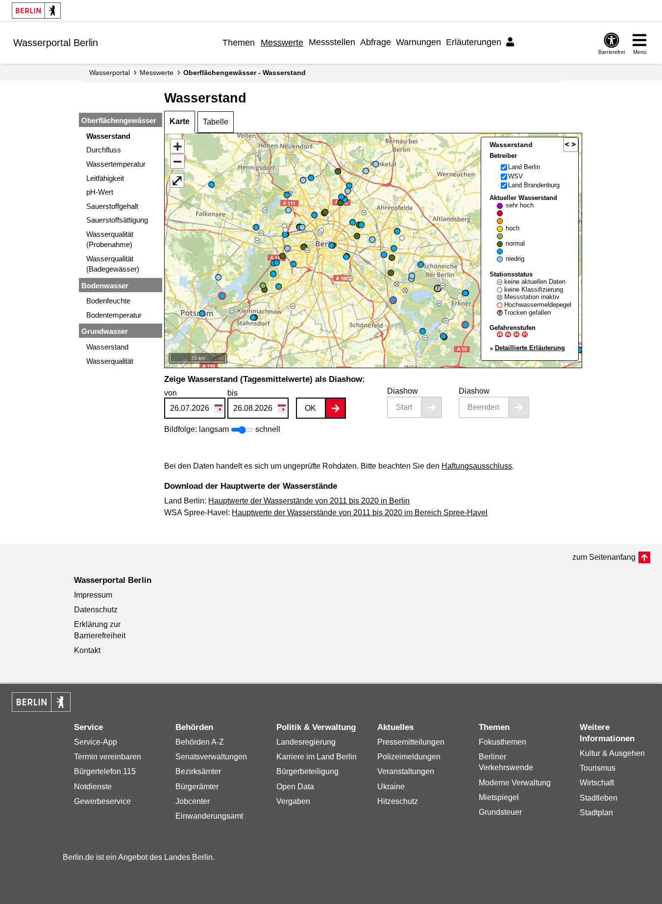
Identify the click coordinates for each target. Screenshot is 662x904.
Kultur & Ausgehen (612, 753)
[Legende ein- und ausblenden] (571, 144)
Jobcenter (192, 801)
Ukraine (391, 786)
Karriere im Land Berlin (316, 757)
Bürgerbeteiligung (307, 771)
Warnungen (418, 42)
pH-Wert (99, 192)
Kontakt (87, 650)
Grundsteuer (500, 812)
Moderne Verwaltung (515, 782)
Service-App (95, 742)
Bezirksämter (198, 771)
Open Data (295, 786)
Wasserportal (109, 72)
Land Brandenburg (534, 185)
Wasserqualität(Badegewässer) (112, 263)
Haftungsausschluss (476, 466)
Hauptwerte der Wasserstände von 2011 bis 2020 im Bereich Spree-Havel (360, 512)
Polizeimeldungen (409, 757)
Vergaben (293, 801)
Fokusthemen (502, 742)
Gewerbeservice (102, 801)
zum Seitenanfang (604, 557)
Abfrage (375, 42)
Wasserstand (108, 136)
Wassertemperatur (116, 164)
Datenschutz (96, 609)
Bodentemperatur (114, 315)
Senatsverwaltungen (211, 757)
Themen (238, 43)
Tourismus (597, 768)
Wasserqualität (109, 361)
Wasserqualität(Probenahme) (109, 239)
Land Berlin (524, 167)
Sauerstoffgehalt (112, 206)
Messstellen (332, 42)
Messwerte (282, 43)
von (170, 393)
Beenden (483, 407)
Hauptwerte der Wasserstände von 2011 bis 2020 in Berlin (309, 501)
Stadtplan (596, 812)
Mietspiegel (499, 797)
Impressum (93, 595)
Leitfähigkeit (105, 178)
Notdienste (93, 786)
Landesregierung (306, 742)
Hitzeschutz (397, 801)
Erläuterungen (473, 42)
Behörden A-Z (199, 742)
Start (404, 407)
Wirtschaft (597, 782)
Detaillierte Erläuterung (530, 348)
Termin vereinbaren (107, 757)
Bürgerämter (197, 786)
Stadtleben (598, 798)
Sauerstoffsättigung (117, 220)
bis (232, 393)
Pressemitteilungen (410, 742)
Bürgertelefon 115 (105, 771)
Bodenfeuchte (108, 301)
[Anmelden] (511, 42)
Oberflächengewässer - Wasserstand (244, 72)
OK (310, 408)
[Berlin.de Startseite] (36, 10)
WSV (515, 176)
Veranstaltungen (405, 771)
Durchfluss (103, 150)
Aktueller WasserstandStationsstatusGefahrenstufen (530, 273)
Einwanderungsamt (209, 816)
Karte (180, 121)
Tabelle (215, 122)
